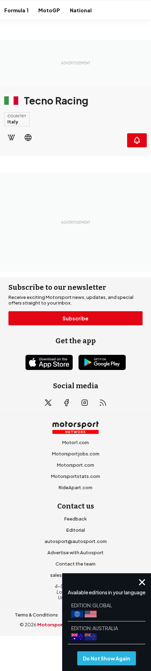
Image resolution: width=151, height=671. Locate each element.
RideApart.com (75, 487)
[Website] (28, 137)
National (81, 10)
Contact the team (75, 564)
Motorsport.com (75, 465)
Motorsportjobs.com (75, 453)
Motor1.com (75, 442)
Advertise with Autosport (75, 552)
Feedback (75, 519)
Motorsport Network (61, 624)
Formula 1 (16, 10)
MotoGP (49, 10)
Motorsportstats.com (75, 476)
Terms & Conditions (36, 615)
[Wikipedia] (11, 137)
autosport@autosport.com (76, 541)
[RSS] (103, 403)
